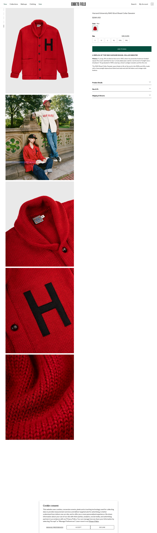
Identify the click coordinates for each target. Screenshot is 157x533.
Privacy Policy (94, 521)
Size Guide (125, 36)
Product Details (97, 82)
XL (114, 40)
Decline (102, 527)
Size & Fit (95, 89)
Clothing (33, 4)
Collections (14, 4)
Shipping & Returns (98, 95)
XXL (120, 40)
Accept (78, 527)
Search (133, 4)
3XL (126, 40)
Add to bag (121, 49)
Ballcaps (24, 4)
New (5, 4)
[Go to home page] (78, 4)
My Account (143, 4)
